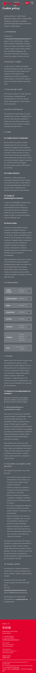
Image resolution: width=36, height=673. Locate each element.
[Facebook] (3, 627)
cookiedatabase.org (22, 599)
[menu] (32, 3)
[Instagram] (6, 627)
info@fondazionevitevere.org (10, 640)
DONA (26, 3)
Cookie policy (6, 657)
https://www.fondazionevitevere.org (18, 38)
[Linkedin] (9, 627)
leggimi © (16, 667)
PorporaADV (15, 669)
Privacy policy (6, 656)
